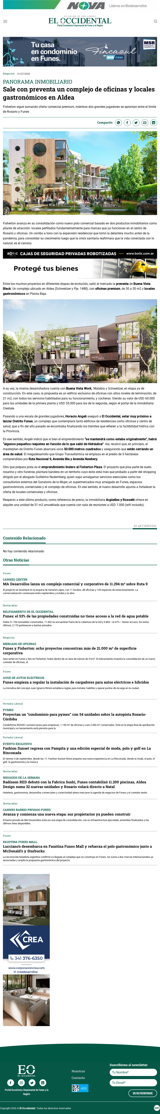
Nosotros (78, 1071)
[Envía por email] (144, 122)
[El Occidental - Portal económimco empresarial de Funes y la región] (80, 21)
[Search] (155, 21)
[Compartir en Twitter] (136, 122)
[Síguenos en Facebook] (10, 1082)
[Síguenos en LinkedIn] (42, 1082)
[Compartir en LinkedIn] (153, 122)
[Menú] (5, 21)
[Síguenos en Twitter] (32, 1082)
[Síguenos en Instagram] (21, 1082)
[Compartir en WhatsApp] (118, 122)
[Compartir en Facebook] (127, 122)
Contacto (78, 1078)
